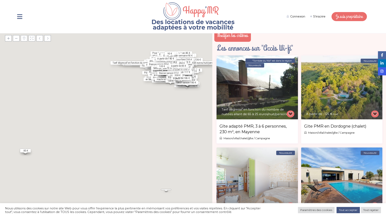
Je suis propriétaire (349, 16)
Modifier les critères (232, 35)
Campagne (262, 138)
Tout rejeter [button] (371, 210)
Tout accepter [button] (348, 210)
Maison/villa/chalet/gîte (238, 138)
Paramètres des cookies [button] (316, 210)
